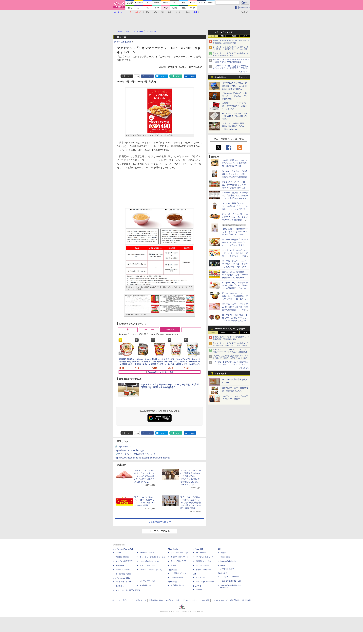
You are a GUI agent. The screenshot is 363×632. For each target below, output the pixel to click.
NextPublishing (145, 585)
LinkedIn (192, 76)
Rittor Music (173, 549)
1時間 (213, 36)
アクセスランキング (223, 32)
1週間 (234, 36)
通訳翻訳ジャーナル (203, 561)
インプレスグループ (219, 600)
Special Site (220, 77)
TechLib (199, 589)
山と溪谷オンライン (178, 573)
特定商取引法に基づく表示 (240, 600)
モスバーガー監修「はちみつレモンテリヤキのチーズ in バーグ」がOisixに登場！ (235, 242)
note (177, 76)
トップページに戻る (159, 531)
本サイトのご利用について (122, 600)
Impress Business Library (149, 561)
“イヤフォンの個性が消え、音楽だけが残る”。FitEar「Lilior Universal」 (234, 126)
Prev (121, 353)
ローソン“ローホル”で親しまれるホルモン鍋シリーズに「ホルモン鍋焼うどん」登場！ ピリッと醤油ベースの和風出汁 (235, 320)
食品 (155, 12)
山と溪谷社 (172, 570)
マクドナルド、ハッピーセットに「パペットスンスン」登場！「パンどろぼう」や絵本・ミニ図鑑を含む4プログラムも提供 (235, 256)
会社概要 (205, 600)
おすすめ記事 (220, 373)
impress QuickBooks (228, 561)
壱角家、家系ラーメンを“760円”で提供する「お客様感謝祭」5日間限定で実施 (235, 163)
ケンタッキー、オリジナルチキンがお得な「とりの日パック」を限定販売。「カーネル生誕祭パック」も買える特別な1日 (231, 49)
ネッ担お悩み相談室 (123, 574)
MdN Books (200, 577)
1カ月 (245, 36)
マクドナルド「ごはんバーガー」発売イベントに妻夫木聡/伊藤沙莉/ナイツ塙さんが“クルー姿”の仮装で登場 (190, 502)
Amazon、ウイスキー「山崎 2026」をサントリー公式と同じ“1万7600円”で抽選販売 (234, 174)
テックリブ (197, 586)
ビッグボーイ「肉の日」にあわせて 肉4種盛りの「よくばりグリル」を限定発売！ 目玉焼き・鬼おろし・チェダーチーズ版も (231, 68)
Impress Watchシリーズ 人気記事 (230, 328)
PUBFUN (221, 565)
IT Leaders (120, 565)
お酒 (169, 12)
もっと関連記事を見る (158, 522)
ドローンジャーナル (123, 570)
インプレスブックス (147, 581)
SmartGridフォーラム (148, 553)
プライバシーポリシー (190, 600)
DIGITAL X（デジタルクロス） (151, 570)
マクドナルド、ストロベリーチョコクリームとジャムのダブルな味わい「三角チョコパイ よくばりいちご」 (144, 476)
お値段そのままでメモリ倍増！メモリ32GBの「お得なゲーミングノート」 (234, 106)
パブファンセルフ (227, 569)
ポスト (128, 76)
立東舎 (173, 565)
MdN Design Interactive (205, 582)
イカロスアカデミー (203, 570)
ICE (219, 549)
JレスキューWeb (202, 565)
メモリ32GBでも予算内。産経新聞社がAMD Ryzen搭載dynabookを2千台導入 (234, 86)
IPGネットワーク (224, 573)
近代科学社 (172, 582)
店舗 (147, 12)
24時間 (223, 36)
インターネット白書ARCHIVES (128, 590)
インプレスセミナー (147, 565)
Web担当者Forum (122, 557)
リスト (137, 76)
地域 (188, 12)
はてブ (163, 76)
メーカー (178, 12)
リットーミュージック (179, 553)
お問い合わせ (141, 600)
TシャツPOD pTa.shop (229, 577)
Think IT (119, 553)
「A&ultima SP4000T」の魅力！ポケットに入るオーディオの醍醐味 (235, 96)
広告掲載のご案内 (156, 600)
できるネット (121, 586)
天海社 (223, 553)
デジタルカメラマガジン (125, 582)
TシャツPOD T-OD (178, 561)
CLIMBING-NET (177, 577)
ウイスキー (149, 329)
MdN (195, 574)
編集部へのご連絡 (172, 600)
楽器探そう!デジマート (179, 557)
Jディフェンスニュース (205, 557)
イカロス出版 (198, 549)
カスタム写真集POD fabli (230, 581)
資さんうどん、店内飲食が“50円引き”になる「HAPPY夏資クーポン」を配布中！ (235, 275)
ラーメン (170, 329)
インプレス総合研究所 (124, 561)
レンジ (191, 329)
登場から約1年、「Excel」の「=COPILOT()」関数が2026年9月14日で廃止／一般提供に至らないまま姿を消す (231, 351)
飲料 (162, 12)
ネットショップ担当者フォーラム (152, 557)
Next (198, 353)
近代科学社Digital (177, 585)
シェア (149, 76)
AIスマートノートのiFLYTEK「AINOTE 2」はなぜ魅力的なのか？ (235, 116)
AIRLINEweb (201, 553)
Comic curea (225, 557)
